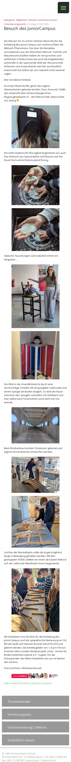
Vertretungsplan (19, 714)
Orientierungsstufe (15, 24)
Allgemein (21, 20)
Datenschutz (48, 760)
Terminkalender (19, 701)
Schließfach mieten (21, 740)
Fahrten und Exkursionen (42, 20)
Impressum (32, 760)
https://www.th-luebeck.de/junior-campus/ (28, 683)
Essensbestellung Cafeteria (27, 727)
